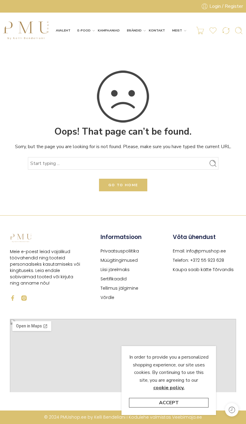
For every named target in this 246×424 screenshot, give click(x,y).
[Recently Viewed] (231, 410)
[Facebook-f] (12, 298)
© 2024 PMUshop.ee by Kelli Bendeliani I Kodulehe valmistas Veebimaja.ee (123, 417)
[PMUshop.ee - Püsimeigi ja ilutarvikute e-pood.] (26, 31)
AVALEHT (63, 30)
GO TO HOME (123, 185)
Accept (169, 402)
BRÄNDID (134, 30)
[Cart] (200, 30)
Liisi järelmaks (115, 270)
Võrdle (107, 297)
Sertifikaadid (113, 279)
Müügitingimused (119, 260)
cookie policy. (168, 387)
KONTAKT (157, 30)
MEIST (177, 30)
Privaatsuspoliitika (119, 251)
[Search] (239, 30)
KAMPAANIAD (109, 30)
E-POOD (84, 30)
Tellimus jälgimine (119, 288)
